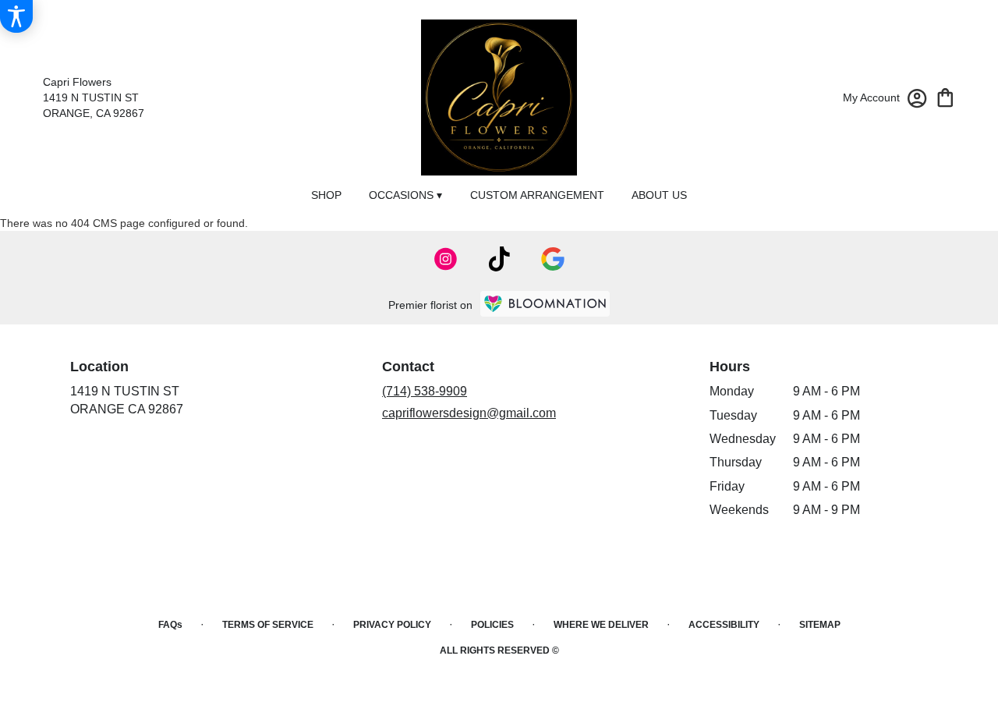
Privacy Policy (392, 624)
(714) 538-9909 (424, 391)
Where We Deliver (601, 624)
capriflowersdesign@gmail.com (469, 413)
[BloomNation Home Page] (545, 304)
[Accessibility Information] (16, 16)
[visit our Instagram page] (446, 259)
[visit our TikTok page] (499, 258)
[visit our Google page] (553, 259)
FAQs (170, 624)
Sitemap (820, 624)
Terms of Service (267, 624)
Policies (492, 624)
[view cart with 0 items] (945, 96)
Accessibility (723, 624)
